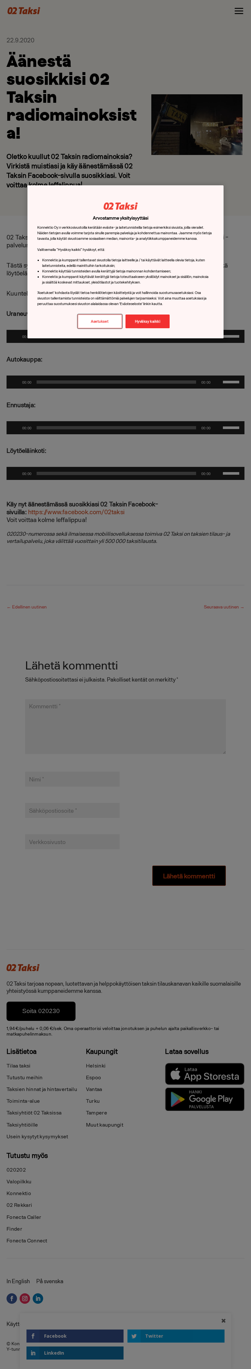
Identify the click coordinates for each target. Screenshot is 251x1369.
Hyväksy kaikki (147, 321)
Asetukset (100, 321)
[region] (125, 261)
